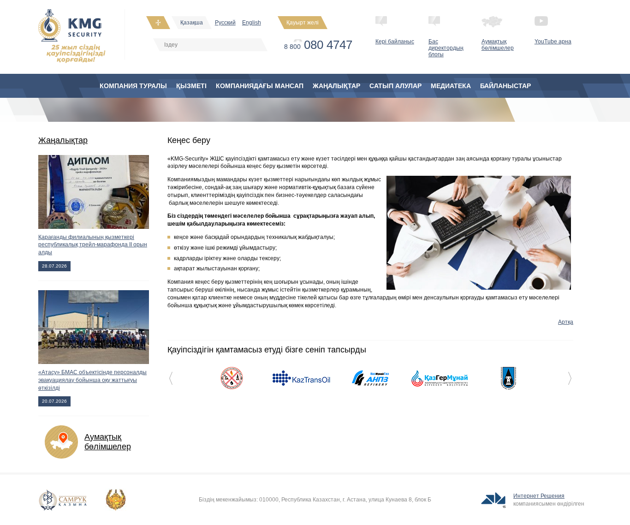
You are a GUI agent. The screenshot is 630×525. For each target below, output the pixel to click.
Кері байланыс (394, 41)
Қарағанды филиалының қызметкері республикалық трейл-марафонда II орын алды (92, 245)
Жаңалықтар (63, 140)
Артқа (565, 322)
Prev (170, 378)
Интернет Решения (539, 496)
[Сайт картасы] (158, 22)
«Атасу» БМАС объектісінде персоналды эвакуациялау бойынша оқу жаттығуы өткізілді (92, 380)
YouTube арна (553, 41)
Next (569, 378)
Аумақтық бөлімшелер (497, 44)
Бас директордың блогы (446, 48)
